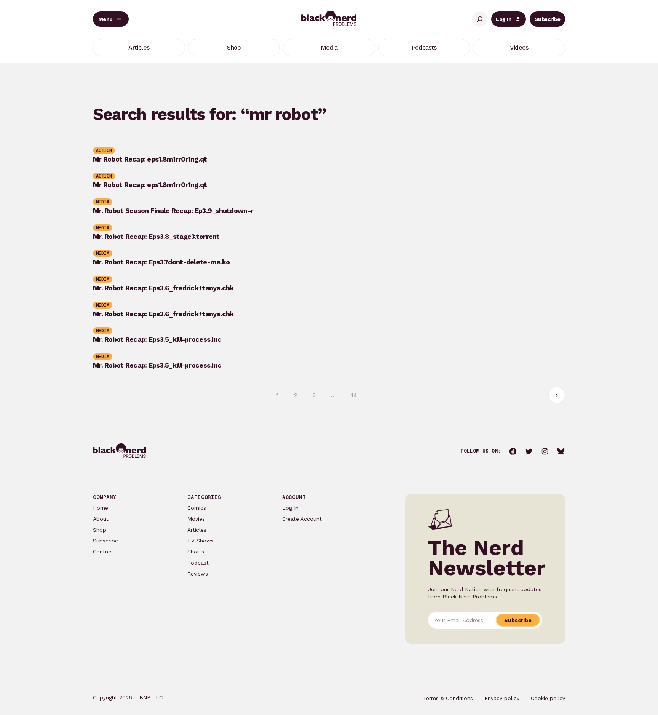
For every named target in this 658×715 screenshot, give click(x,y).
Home (100, 508)
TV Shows (200, 540)
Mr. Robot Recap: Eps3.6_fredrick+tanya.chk (163, 288)
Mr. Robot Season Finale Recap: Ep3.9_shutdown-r (173, 210)
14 (354, 395)
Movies (196, 519)
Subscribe (547, 19)
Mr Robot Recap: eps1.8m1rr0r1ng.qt (150, 159)
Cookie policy (548, 698)
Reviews (197, 574)
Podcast (198, 563)
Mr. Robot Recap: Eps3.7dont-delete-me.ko (161, 262)
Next (556, 395)
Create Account (302, 519)
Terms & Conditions (448, 698)
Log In (503, 19)
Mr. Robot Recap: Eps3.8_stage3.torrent (156, 236)
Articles (196, 530)
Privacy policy (501, 698)
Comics (196, 508)
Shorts (195, 552)
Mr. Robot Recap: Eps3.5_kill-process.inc (157, 339)
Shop (99, 530)
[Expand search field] (479, 19)
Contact (103, 552)
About (101, 519)
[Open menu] (111, 19)
